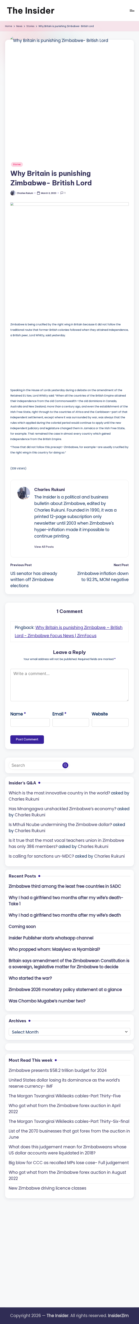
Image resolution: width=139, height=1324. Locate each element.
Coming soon (22, 926)
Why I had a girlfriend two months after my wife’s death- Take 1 (66, 901)
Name (18, 714)
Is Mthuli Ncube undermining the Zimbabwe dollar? (60, 824)
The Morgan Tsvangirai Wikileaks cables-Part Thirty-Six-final (69, 1121)
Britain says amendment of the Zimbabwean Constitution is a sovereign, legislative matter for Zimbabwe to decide (69, 964)
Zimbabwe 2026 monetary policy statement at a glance (65, 989)
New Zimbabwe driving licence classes (47, 1188)
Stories (17, 164)
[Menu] (132, 10)
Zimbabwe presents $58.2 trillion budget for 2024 (58, 1070)
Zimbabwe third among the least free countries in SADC (65, 886)
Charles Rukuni (49, 489)
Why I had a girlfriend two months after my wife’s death (65, 915)
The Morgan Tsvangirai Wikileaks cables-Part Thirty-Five (65, 1096)
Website (100, 714)
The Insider (31, 10)
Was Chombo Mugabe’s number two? (47, 1001)
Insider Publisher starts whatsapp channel (51, 938)
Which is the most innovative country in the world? (59, 793)
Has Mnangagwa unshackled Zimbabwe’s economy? (62, 809)
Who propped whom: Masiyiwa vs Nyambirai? (54, 949)
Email (59, 714)
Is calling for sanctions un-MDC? (41, 856)
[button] (44, 546)
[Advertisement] (35, 362)
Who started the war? (30, 978)
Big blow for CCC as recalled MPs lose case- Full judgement (69, 1162)
